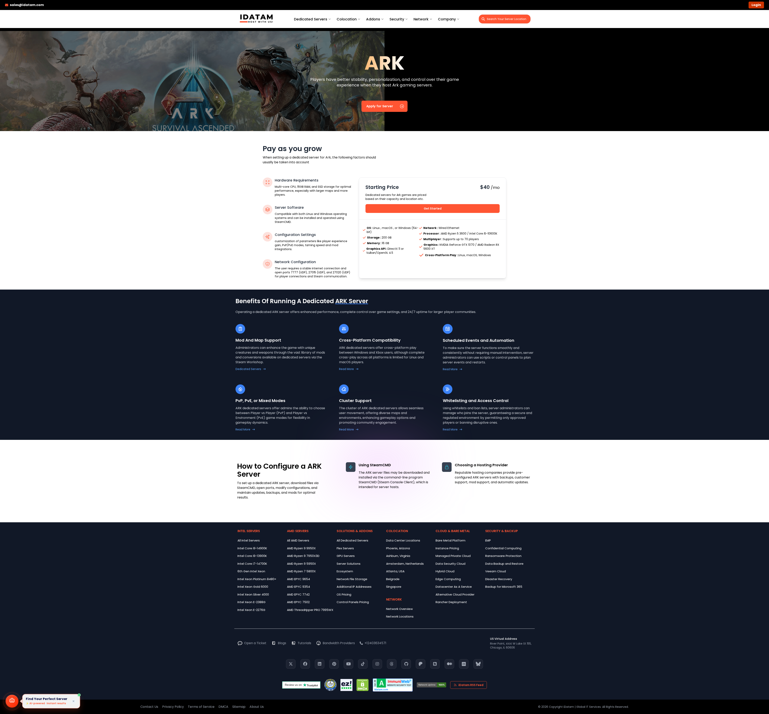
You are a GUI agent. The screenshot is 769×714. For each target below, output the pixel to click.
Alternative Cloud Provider (455, 594)
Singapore (393, 587)
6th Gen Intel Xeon (251, 571)
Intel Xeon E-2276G (251, 610)
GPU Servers (346, 556)
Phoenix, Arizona (398, 548)
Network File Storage (352, 579)
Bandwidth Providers (339, 643)
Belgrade (393, 579)
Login (756, 5)
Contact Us (149, 706)
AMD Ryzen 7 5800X (301, 571)
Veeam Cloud (495, 571)
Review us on (293, 684)
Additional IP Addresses (354, 587)
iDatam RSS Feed (470, 685)
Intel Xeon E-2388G (252, 602)
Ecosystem (345, 571)
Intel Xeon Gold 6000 (253, 587)
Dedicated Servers (310, 19)
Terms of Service (201, 706)
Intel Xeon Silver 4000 (253, 594)
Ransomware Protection (503, 556)
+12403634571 (375, 643)
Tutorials (304, 643)
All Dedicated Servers (352, 540)
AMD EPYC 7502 (298, 602)
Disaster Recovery (498, 579)
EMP (488, 540)
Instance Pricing (447, 548)
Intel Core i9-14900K (252, 548)
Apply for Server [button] (379, 106)
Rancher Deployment (451, 602)
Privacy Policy (173, 706)
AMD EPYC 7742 (298, 594)
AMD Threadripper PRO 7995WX (310, 610)
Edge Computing (448, 579)
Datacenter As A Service (454, 587)
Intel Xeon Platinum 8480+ (257, 579)
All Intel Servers (249, 540)
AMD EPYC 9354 (298, 587)
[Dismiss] (73, 701)
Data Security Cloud (450, 564)
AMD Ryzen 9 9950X (301, 548)
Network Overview (399, 609)
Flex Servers (345, 548)
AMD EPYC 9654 (298, 579)
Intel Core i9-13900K (252, 556)
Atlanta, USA (395, 571)
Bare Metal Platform (450, 540)
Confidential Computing (503, 548)
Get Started (433, 209)
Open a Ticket (255, 643)
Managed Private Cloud (453, 556)
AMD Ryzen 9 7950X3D (303, 556)
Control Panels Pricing (353, 602)
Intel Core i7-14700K (252, 564)
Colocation (347, 19)
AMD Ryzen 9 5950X (301, 564)
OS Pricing (344, 594)
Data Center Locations (403, 540)
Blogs (282, 643)
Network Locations (400, 616)
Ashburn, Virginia (398, 556)
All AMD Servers (298, 540)
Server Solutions (348, 564)
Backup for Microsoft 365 (503, 587)
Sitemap (239, 706)
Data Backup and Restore (504, 564)
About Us (257, 706)
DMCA (223, 706)
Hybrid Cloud (445, 571)
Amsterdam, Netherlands (405, 564)
